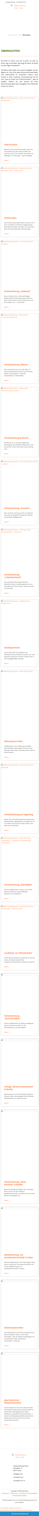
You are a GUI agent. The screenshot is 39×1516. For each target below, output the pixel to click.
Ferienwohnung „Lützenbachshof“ (12, 576)
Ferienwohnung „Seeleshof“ (17, 291)
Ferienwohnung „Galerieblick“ (18, 884)
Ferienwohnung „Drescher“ (17, 508)
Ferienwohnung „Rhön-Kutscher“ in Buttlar (15, 1183)
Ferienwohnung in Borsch (16, 437)
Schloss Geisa (10, 217)
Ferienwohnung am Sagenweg (18, 814)
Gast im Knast (10, 144)
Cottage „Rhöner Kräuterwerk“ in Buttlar (19, 1088)
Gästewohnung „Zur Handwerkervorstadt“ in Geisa (18, 1256)
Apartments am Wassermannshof (12, 1401)
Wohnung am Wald (13, 741)
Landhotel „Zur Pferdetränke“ (18, 953)
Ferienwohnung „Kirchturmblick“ (12, 1017)
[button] (3, 7)
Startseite (11, 35)
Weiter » (6, 160)
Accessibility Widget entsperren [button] (11, 1508)
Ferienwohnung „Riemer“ (16, 364)
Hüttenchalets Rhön (13, 1327)
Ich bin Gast (18, 35)
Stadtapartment (12, 647)
